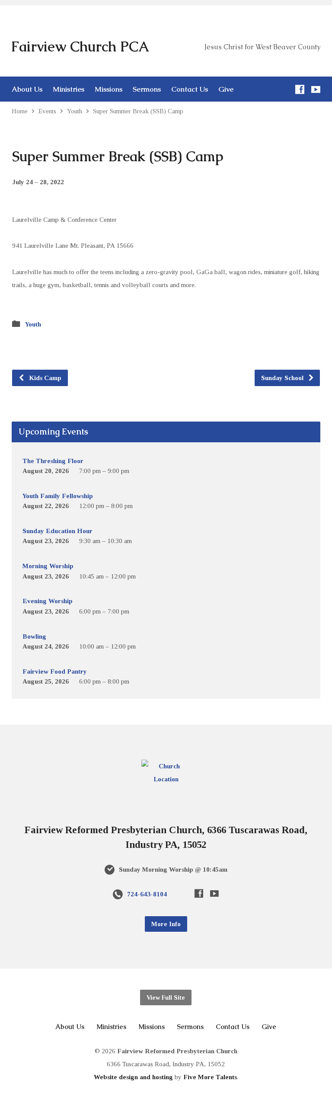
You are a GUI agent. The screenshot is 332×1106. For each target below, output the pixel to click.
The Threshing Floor (52, 460)
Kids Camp (44, 377)
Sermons (147, 89)
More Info (166, 924)
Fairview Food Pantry (54, 671)
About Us (27, 89)
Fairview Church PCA (80, 47)
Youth (74, 111)
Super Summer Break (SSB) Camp (138, 111)
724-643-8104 (147, 894)
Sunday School (283, 377)
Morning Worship (47, 565)
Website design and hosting (133, 1076)
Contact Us (189, 89)
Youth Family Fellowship (57, 495)
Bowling (34, 636)
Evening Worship (47, 600)
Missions (108, 89)
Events (47, 111)
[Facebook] (299, 89)
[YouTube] (315, 89)
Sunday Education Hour (57, 530)
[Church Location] (166, 779)
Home (20, 111)
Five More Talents (210, 1076)
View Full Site (166, 997)
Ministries (68, 89)
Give (225, 89)
